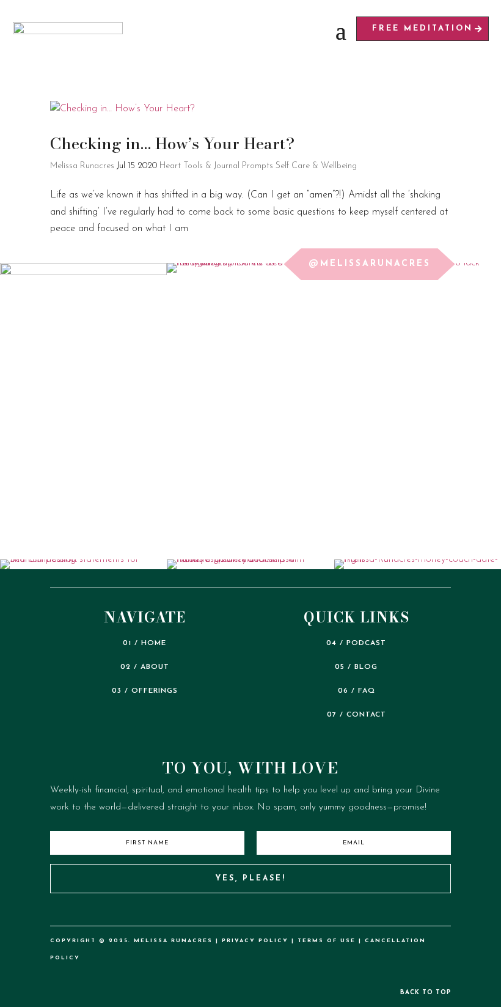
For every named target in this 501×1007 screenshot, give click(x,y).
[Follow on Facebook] (290, 911)
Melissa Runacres (82, 166)
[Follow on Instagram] (237, 911)
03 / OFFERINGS (145, 691)
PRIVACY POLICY (255, 940)
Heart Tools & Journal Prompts (216, 166)
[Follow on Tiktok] (211, 911)
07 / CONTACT (356, 714)
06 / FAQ (356, 691)
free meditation (422, 28)
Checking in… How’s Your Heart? (172, 143)
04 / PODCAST (356, 643)
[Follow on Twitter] (263, 911)
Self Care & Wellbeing (316, 166)
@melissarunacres (370, 263)
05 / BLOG (356, 667)
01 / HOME (144, 643)
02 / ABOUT (144, 667)
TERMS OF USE (327, 940)
